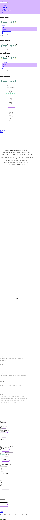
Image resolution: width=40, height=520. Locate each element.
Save (5, 459)
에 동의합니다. (5, 454)
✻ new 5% (3, 25)
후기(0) (1, 131)
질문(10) (1, 132)
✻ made (3, 4)
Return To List (2, 459)
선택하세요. (10, 102)
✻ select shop (4, 5)
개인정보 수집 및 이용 (3, 454)
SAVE (1, 438)
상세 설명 (1, 129)
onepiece (5, 7)
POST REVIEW (2, 431)
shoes (4, 65)
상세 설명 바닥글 (2, 130)
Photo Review (3, 429)
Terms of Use (1, 511)
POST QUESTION (3, 448)
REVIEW (3, 67)
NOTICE (3, 11)
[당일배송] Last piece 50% (6, 10)
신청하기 (2, 507)
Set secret (1, 458)
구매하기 (2, 471)
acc (4, 9)
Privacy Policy (1, 512)
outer (4, 27)
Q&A (3, 12)
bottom (4, 29)
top (4, 6)
